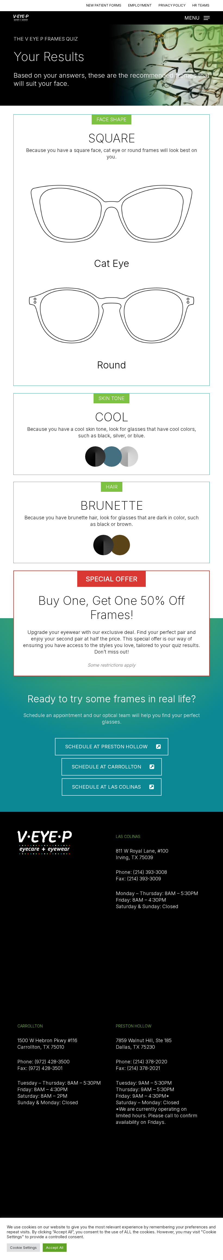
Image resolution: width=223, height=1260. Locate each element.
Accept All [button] (54, 1247)
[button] (197, 17)
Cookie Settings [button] (23, 1247)
